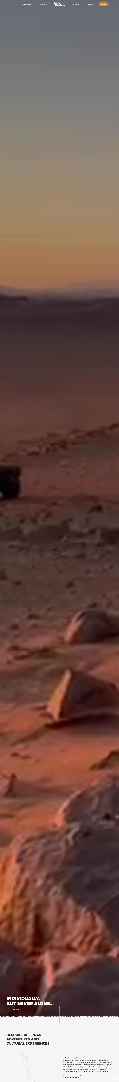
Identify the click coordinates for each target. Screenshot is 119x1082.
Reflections (43, 4)
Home (15, 4)
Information (76, 4)
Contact (90, 4)
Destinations (27, 4)
